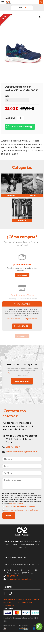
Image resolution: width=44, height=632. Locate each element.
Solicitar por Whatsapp (21, 126)
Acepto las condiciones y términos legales (21, 510)
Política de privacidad (22, 599)
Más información (22, 275)
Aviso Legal (8, 599)
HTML (36, 618)
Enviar (8, 515)
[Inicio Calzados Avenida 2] (22, 536)
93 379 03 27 (13, 446)
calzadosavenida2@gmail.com (21, 451)
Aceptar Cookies (22, 326)
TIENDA (21, 8)
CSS (5, 621)
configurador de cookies (14, 373)
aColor (24, 618)
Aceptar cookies (22, 381)
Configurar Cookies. (30, 319)
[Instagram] (11, 594)
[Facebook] (6, 594)
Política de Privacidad (16, 503)
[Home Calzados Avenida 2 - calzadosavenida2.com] (8, 2)
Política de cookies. (13, 319)
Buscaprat (17, 618)
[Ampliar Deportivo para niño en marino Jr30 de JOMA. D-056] (37, 20)
